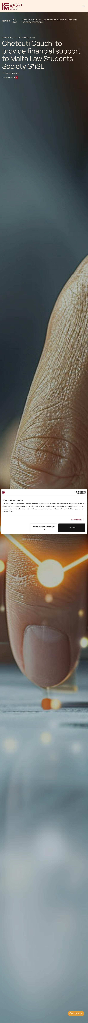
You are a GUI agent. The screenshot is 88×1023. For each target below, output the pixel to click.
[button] (84, 6)
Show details (76, 520)
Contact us (76, 1013)
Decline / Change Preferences (44, 526)
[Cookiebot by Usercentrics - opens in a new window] (76, 492)
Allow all (72, 528)
